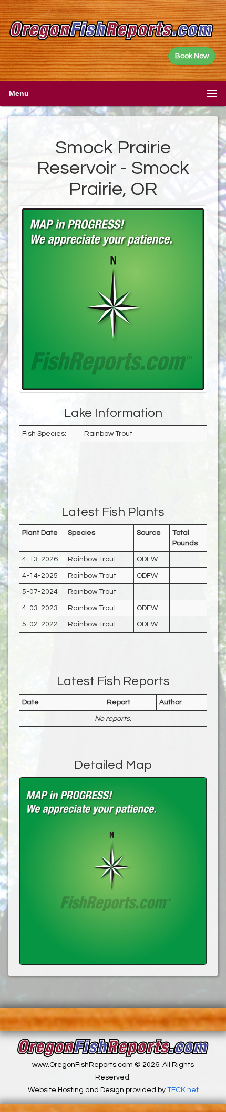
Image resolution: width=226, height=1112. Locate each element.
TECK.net (183, 1090)
